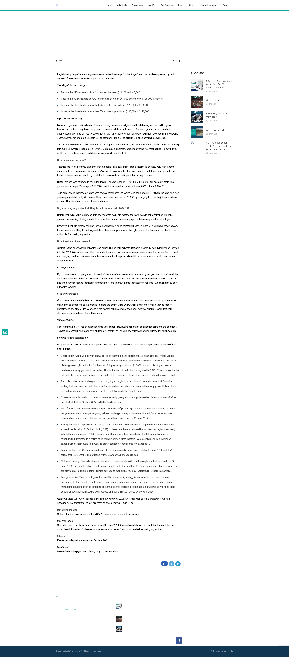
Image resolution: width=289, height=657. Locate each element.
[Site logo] (57, 5)
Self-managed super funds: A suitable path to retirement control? (218, 146)
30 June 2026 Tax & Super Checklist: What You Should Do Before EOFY (219, 84)
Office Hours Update (216, 130)
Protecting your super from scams (142, 627)
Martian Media (227, 651)
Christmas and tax (215, 100)
